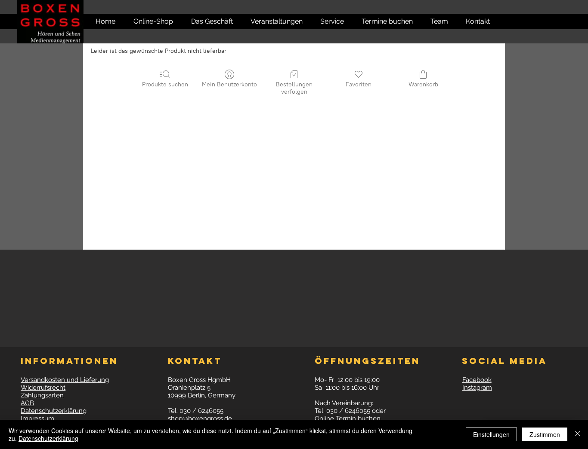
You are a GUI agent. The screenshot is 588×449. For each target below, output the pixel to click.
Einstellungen (491, 434)
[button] (473, 21)
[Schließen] (578, 434)
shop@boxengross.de (200, 418)
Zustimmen (544, 434)
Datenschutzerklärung (48, 438)
